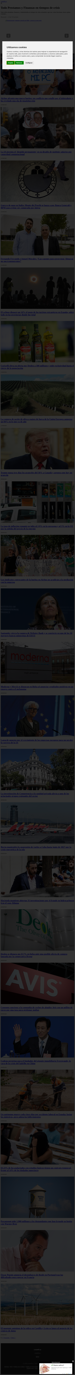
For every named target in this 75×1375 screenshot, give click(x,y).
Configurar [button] (29, 63)
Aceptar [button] (10, 63)
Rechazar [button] (19, 63)
